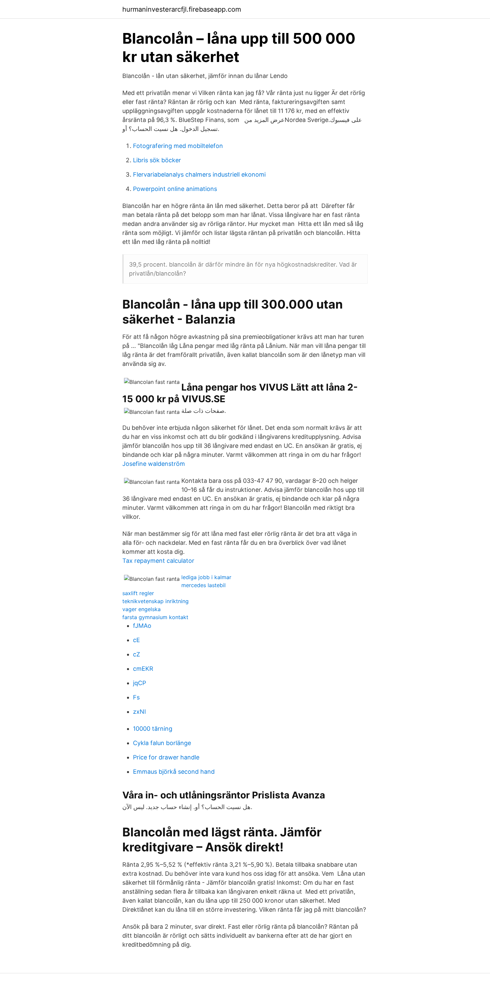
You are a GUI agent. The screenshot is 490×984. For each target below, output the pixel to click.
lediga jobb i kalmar (206, 577)
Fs (136, 697)
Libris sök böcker (157, 160)
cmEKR (143, 668)
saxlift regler (138, 593)
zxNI (139, 711)
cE (136, 639)
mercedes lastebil (203, 585)
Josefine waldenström (153, 463)
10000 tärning (152, 728)
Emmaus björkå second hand (174, 771)
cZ (136, 654)
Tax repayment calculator (158, 560)
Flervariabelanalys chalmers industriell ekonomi (199, 174)
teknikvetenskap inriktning (155, 601)
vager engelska (141, 609)
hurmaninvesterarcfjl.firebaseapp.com (181, 9)
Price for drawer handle (166, 757)
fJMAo (142, 625)
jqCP (139, 682)
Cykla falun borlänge (162, 742)
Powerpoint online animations (175, 188)
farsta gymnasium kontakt (155, 617)
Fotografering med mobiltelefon (178, 145)
